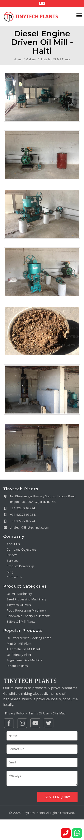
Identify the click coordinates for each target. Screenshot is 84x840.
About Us (13, 544)
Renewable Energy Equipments (29, 616)
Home (18, 59)
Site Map (59, 713)
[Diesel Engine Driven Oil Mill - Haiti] (42, 97)
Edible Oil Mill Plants (21, 621)
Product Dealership (20, 566)
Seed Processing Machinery (26, 599)
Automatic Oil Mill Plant (23, 649)
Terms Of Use (39, 713)
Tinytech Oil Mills (19, 605)
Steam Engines (17, 666)
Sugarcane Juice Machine (24, 660)
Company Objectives (21, 549)
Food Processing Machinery (27, 610)
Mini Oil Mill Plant (19, 643)
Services (13, 561)
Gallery (31, 59)
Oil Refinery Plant (19, 655)
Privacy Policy (15, 713)
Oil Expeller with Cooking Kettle (29, 638)
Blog (10, 572)
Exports (12, 555)
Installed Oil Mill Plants (55, 59)
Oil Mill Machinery (19, 594)
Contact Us (15, 577)
